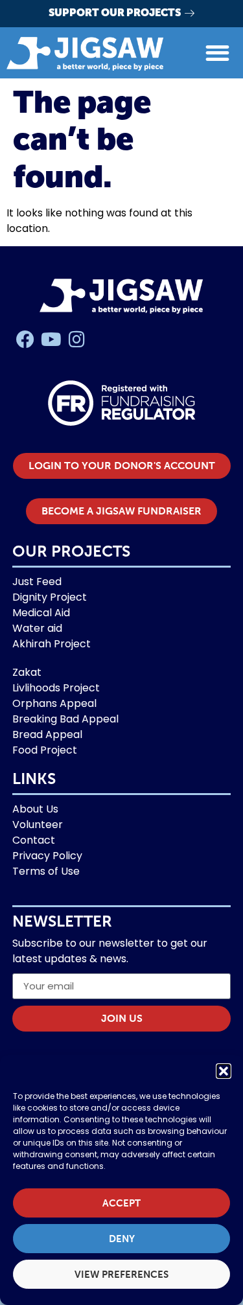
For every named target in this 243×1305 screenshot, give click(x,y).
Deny (122, 1239)
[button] (223, 1071)
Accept (121, 1203)
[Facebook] (25, 339)
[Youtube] (51, 339)
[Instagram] (77, 339)
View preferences (121, 1274)
